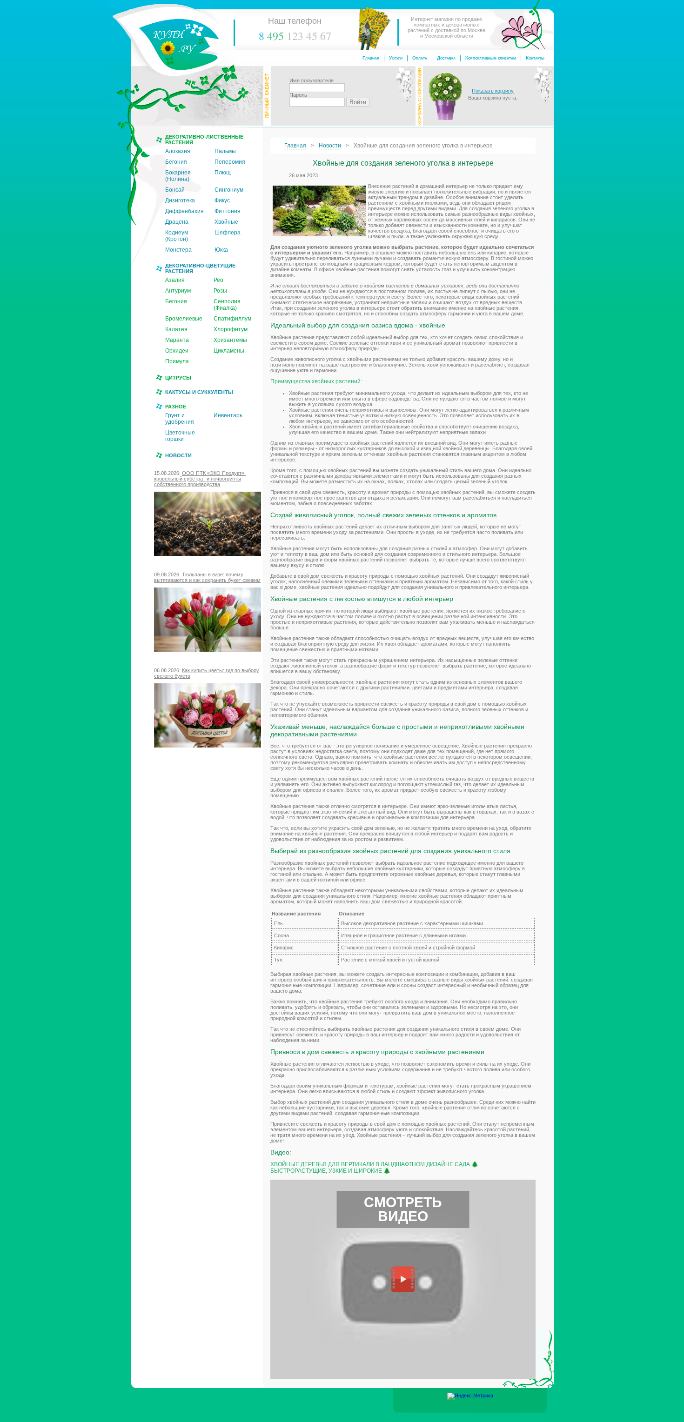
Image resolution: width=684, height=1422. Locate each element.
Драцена (176, 222)
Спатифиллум (232, 318)
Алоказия (177, 151)
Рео (218, 280)
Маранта (177, 340)
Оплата (419, 57)
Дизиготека (180, 200)
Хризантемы (230, 340)
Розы (220, 290)
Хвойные (226, 222)
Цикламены (229, 350)
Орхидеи (176, 350)
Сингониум (229, 190)
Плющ (223, 172)
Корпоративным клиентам (490, 57)
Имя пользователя (311, 80)
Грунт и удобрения (179, 418)
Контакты (535, 57)
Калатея (176, 329)
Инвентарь (228, 415)
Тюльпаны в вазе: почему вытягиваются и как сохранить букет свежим (207, 577)
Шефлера (228, 232)
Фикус (222, 200)
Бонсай (175, 190)
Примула (177, 361)
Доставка (446, 57)
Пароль (298, 95)
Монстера (178, 250)
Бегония (176, 162)
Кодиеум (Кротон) (176, 235)
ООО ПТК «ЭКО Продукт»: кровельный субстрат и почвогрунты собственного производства (200, 478)
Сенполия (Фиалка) (227, 304)
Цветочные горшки (180, 435)
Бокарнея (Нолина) (178, 175)
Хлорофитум (231, 329)
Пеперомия (230, 162)
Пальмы (225, 151)
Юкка (221, 250)
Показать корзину (493, 90)
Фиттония (228, 211)
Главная (370, 57)
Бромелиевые (183, 318)
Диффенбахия (184, 211)
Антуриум (178, 290)
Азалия (175, 280)
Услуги (395, 57)
